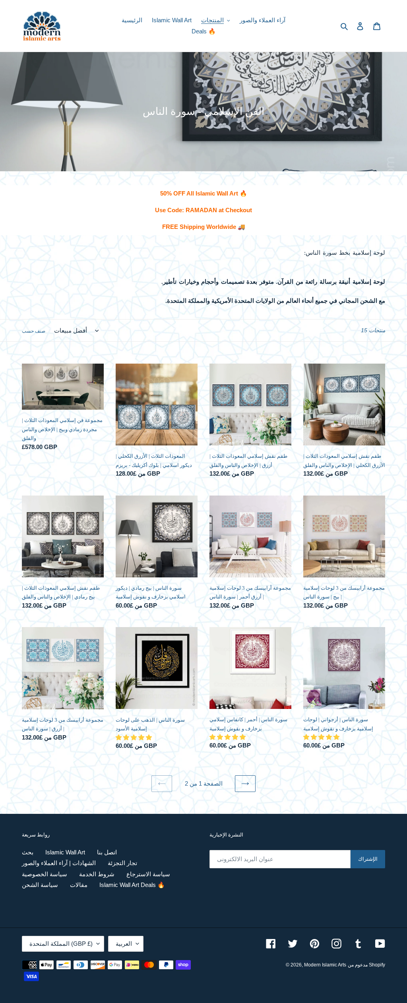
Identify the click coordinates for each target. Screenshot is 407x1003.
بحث (27, 852)
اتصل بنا (107, 852)
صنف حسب (33, 331)
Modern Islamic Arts (325, 965)
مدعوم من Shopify (366, 965)
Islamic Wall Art (65, 852)
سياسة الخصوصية (44, 874)
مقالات (78, 884)
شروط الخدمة (96, 874)
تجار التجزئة (122, 863)
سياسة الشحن (40, 884)
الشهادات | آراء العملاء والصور (59, 863)
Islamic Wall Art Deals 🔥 (132, 884)
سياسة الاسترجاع (148, 874)
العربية (124, 943)
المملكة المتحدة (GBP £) (61, 943)
